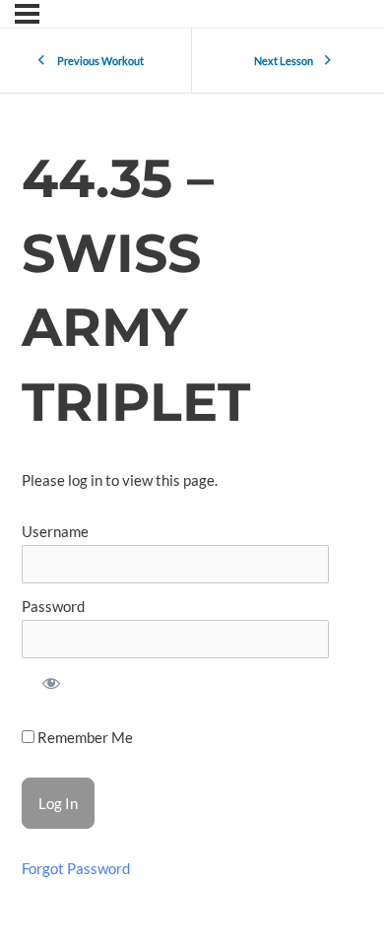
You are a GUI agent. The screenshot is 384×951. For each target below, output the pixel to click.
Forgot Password (76, 868)
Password (53, 606)
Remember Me (83, 737)
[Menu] (27, 14)
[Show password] (51, 685)
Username (55, 531)
